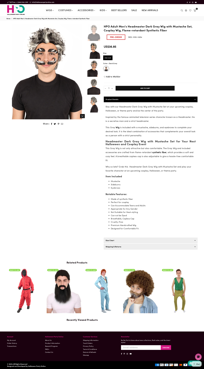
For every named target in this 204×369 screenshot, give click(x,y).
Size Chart (110, 240)
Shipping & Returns (113, 246)
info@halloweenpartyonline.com (43, 2)
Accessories (86, 10)
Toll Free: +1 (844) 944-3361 (18, 2)
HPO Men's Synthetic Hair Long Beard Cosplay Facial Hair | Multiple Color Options (26, 281)
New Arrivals (150, 10)
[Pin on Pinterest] (58, 123)
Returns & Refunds (89, 352)
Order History (12, 343)
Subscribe (166, 347)
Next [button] (84, 72)
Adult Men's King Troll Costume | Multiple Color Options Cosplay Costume (140, 281)
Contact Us (49, 352)
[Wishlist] (190, 10)
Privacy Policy (88, 346)
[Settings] (186, 10)
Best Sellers (119, 10)
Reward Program (51, 346)
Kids (103, 10)
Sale (134, 10)
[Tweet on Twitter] (55, 123)
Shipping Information (90, 340)
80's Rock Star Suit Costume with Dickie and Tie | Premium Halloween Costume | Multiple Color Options (64, 281)
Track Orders (87, 343)
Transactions (11, 346)
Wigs (49, 10)
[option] (46, 71)
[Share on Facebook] (51, 123)
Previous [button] (8, 72)
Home (8, 18)
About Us (48, 340)
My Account (11, 340)
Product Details (112, 99)
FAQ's (47, 349)
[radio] (108, 57)
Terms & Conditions (90, 349)
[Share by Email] (62, 123)
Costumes (65, 10)
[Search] (182, 10)
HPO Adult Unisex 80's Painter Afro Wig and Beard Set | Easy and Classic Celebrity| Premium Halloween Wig (102, 273)
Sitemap (86, 355)
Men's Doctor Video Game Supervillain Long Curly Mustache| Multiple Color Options (179, 281)
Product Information (52, 343)
